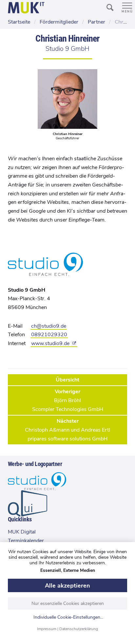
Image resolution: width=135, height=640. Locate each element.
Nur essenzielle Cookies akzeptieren (67, 603)
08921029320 (49, 334)
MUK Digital (22, 531)
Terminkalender (26, 540)
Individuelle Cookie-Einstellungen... (68, 617)
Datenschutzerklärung (78, 628)
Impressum (46, 628)
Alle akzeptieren (67, 586)
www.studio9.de (50, 343)
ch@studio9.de (48, 326)
